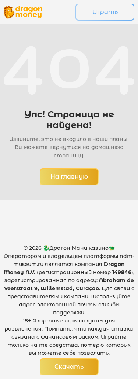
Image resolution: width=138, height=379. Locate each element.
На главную (69, 176)
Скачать (69, 366)
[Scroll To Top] (116, 333)
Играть (105, 11)
